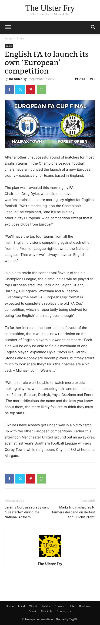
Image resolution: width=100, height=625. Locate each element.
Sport (20, 38)
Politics (45, 606)
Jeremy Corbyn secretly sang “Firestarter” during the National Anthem (27, 512)
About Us (46, 611)
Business (85, 606)
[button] (93, 27)
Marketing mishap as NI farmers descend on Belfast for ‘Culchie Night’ (73, 512)
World (33, 606)
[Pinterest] (30, 89)
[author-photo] (50, 557)
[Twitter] (20, 89)
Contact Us (64, 611)
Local (21, 606)
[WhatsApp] (41, 89)
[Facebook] (9, 89)
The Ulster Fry (18, 79)
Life (72, 606)
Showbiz (60, 606)
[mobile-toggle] (7, 27)
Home (9, 38)
